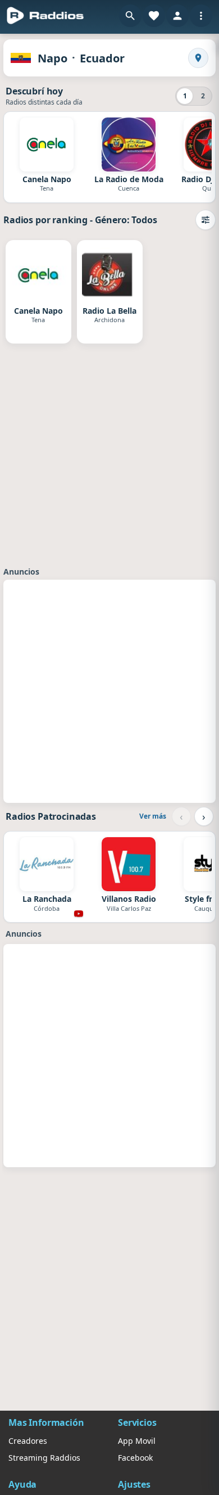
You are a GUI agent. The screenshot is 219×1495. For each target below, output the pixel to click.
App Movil (137, 1440)
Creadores (27, 1440)
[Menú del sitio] (201, 15)
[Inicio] (45, 16)
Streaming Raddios (44, 1457)
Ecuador (102, 58)
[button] (130, 15)
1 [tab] (185, 96)
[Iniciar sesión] (177, 15)
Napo (52, 58)
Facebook (135, 1457)
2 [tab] (203, 96)
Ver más (152, 816)
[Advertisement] (109, 690)
